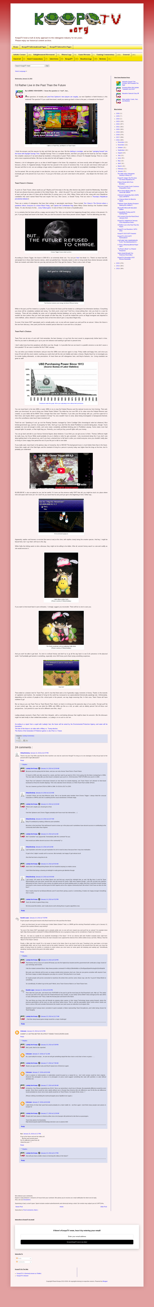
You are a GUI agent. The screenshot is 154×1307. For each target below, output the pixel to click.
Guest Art (17, 59)
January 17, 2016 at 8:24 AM (41, 1072)
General (126, 55)
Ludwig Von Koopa (32, 768)
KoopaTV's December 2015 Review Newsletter (126, 258)
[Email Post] (18, 737)
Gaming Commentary (105, 55)
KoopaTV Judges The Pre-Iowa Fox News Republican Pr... (127, 178)
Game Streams (84, 55)
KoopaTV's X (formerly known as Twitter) (29, 1273)
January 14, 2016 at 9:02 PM (44, 990)
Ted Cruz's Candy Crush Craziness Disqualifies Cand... (128, 187)
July (119, 155)
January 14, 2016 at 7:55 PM (38, 918)
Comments (21, 1262)
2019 (118, 132)
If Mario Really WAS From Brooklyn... (125, 183)
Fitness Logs (66, 55)
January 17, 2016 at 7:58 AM (49, 1063)
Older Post (103, 1207)
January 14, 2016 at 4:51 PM (49, 899)
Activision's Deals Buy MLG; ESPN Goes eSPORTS (128, 195)
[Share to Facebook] (24, 740)
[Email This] (17, 740)
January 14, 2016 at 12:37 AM (45, 819)
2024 (118, 119)
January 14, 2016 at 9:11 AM (49, 834)
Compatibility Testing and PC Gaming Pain (126, 213)
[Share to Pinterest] (27, 740)
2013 (118, 268)
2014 (118, 266)
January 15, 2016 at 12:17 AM (50, 1016)
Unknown (23, 1031)
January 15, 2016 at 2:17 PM (32, 1134)
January (120, 171)
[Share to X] (22, 740)
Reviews (102, 59)
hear (77, 258)
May (119, 161)
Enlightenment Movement (44, 55)
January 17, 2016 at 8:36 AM (49, 1085)
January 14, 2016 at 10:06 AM (45, 877)
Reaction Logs (86, 59)
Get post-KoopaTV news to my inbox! (77, 1242)
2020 (118, 129)
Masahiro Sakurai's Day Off (130, 93)
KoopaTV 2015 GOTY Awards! (127, 233)
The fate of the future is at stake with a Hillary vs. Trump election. (36, 728)
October (120, 147)
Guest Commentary (35, 59)
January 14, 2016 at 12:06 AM (50, 768)
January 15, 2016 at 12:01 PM (36, 1031)
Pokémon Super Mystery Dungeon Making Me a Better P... (128, 204)
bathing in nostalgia (76, 151)
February (121, 169)
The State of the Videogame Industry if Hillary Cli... (126, 174)
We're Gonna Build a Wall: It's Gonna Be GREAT (127, 191)
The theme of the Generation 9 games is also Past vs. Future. (38, 731)
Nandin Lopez (24, 918)
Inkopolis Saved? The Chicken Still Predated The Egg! (130, 83)
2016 (118, 140)
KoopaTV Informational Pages (34, 47)
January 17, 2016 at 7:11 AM (41, 1054)
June (119, 158)
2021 (118, 127)
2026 (118, 113)
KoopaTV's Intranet (22, 1276)
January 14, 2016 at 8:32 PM (49, 960)
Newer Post (19, 1207)
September (121, 150)
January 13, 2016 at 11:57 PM (39, 753)
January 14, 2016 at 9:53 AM (49, 864)
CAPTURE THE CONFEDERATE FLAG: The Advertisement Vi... (128, 241)
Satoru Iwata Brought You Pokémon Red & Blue (125, 254)
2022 (118, 124)
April (119, 163)
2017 (118, 137)
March (120, 166)
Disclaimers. (27, 1200)
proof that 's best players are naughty (62, 97)
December (121, 142)
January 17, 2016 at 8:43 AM (41, 1102)
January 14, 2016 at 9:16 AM (44, 847)
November (121, 145)
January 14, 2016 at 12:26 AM (50, 804)
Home (15, 47)
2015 (118, 263)
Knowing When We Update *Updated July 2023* (130, 88)
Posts (19, 1258)
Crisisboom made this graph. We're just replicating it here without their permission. (61, 403)
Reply (22, 760)
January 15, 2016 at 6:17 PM (49, 1153)
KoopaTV (69, 59)
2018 (118, 134)
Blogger (105, 1281)
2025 (118, 116)
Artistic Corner (19, 55)
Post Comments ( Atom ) (30, 1210)
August (120, 153)
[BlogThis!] (19, 740)
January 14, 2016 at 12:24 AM (45, 793)
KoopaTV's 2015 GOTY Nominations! (125, 237)
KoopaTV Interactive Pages (60, 47)
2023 (118, 121)
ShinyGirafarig (25, 753)
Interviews (54, 59)
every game (44, 208)
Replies (24, 764)
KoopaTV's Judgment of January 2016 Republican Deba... (127, 221)
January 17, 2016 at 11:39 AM (50, 1113)
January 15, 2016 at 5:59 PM (49, 1044)
